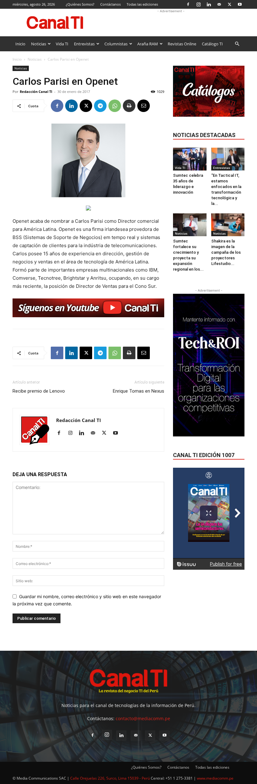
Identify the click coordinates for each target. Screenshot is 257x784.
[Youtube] (239, 4)
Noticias (38, 44)
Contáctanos (110, 4)
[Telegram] (100, 105)
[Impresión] (129, 105)
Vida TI (62, 44)
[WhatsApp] (114, 105)
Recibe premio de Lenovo (39, 391)
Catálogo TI (212, 44)
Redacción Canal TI (36, 91)
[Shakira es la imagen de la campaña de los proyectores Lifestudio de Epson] (228, 224)
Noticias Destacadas (204, 135)
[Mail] (219, 4)
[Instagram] (198, 4)
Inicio (20, 44)
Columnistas (116, 44)
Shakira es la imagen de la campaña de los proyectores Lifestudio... (226, 252)
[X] (229, 4)
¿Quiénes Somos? (80, 4)
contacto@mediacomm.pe (143, 718)
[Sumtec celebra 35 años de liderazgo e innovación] (190, 159)
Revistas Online (182, 44)
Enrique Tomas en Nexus (138, 391)
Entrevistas (84, 44)
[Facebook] (188, 4)
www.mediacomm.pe (215, 778)
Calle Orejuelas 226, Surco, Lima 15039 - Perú (110, 778)
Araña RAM (147, 44)
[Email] (143, 105)
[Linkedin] (208, 4)
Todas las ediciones (142, 4)
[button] (236, 44)
